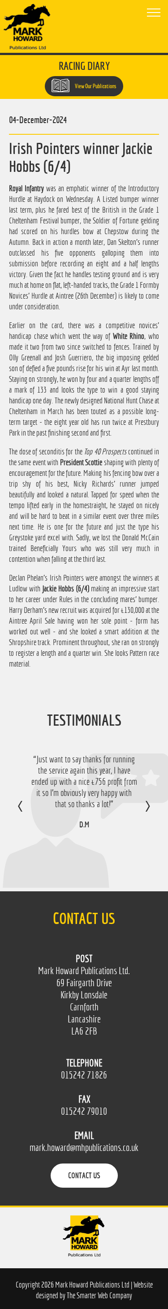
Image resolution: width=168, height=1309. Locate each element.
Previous (29, 812)
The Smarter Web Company (99, 1295)
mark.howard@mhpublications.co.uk (84, 1147)
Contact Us (84, 1175)
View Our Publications (95, 86)
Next (138, 812)
